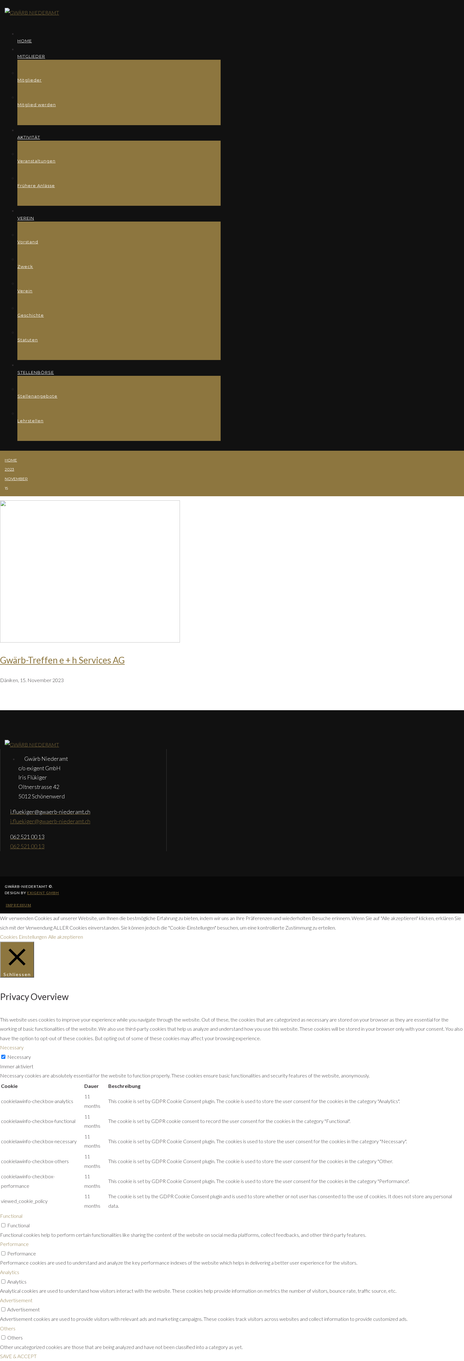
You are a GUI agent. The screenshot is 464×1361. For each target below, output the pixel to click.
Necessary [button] (12, 1047)
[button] (18, 905)
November (16, 478)
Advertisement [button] (16, 1300)
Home (11, 460)
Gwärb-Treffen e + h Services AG (62, 660)
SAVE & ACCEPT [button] (18, 1356)
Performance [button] (14, 1244)
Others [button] (7, 1328)
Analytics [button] (9, 1272)
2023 (9, 469)
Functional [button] (11, 1216)
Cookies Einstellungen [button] (23, 937)
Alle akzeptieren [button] (65, 937)
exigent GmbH (43, 892)
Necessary (19, 1057)
